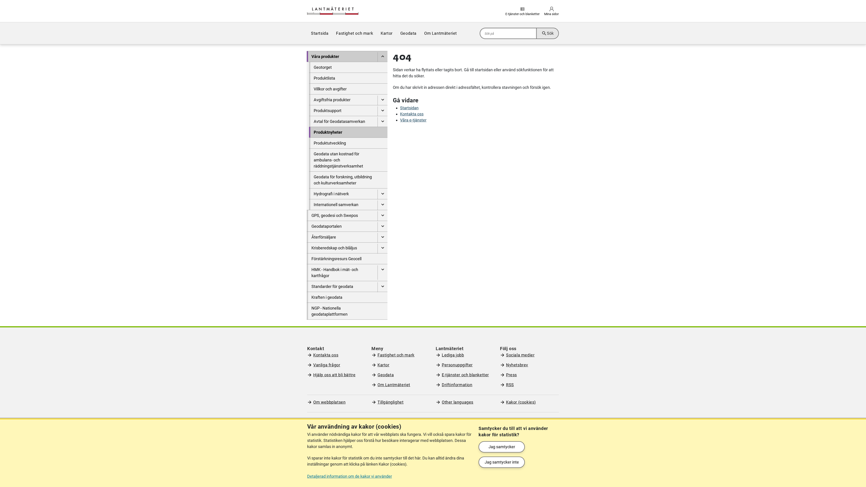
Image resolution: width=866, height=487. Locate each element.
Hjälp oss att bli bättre (334, 374)
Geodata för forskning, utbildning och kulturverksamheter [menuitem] (343, 180)
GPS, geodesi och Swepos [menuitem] (334, 215)
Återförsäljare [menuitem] (323, 237)
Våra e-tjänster (413, 120)
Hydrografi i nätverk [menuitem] (331, 193)
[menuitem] (382, 57)
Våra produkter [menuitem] (325, 56)
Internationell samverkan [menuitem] (336, 204)
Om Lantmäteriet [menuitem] (440, 33)
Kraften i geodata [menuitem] (326, 297)
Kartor (383, 365)
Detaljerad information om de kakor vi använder (349, 476)
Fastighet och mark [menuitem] (354, 33)
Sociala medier (520, 355)
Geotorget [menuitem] (323, 67)
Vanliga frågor (326, 365)
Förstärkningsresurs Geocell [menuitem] (336, 258)
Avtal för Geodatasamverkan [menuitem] (339, 121)
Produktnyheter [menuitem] (328, 132)
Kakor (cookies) (521, 402)
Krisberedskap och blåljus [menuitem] (334, 248)
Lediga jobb (453, 355)
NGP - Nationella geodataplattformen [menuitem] (329, 311)
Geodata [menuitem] (408, 33)
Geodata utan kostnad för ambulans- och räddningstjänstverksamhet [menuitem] (338, 160)
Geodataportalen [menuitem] (326, 226)
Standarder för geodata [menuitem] (332, 286)
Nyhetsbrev (517, 365)
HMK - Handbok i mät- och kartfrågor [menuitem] (334, 272)
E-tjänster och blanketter (465, 374)
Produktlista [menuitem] (324, 78)
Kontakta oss (412, 114)
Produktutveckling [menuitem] (330, 143)
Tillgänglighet (390, 402)
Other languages (457, 402)
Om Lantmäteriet (394, 384)
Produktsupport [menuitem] (327, 110)
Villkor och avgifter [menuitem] (330, 89)
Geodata (386, 374)
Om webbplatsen (329, 402)
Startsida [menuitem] (319, 33)
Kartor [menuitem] (387, 33)
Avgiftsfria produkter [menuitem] (332, 99)
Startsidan (409, 108)
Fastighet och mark (396, 355)
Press (511, 374)
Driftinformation (457, 384)
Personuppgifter (457, 365)
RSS (510, 384)
